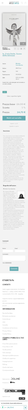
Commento (5, 254)
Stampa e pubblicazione (10, 355)
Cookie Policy (6, 334)
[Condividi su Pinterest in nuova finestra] (24, 49)
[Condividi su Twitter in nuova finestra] (18, 49)
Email (16, 248)
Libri (3, 322)
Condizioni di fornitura (9, 328)
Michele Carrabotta (6, 48)
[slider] (8, 262)
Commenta (14, 268)
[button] (2, 3)
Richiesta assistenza (8, 316)
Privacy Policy (6, 331)
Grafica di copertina (8, 358)
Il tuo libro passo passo (9, 344)
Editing (4, 364)
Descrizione (6, 131)
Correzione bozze (8, 370)
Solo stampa (6, 352)
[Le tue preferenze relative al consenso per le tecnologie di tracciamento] (2, 407)
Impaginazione (7, 361)
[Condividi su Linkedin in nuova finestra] (21, 49)
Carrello (5, 325)
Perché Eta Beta (7, 313)
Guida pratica (7, 349)
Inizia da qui (6, 319)
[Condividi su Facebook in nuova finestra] (15, 49)
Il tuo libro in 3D (7, 346)
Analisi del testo (7, 367)
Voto (3, 263)
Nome (4, 248)
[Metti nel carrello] (25, 407)
